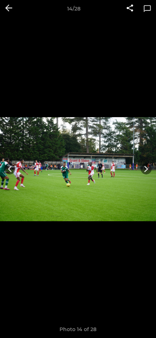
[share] (130, 9)
